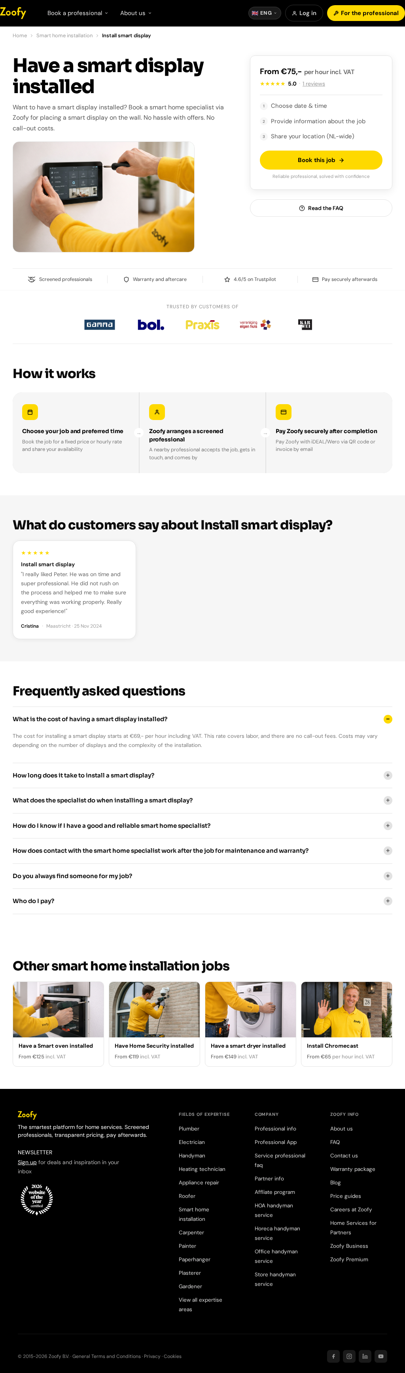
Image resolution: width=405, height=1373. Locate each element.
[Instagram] (349, 1356)
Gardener (190, 1286)
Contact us (344, 1155)
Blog (335, 1182)
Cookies (173, 1356)
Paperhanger (194, 1259)
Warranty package (352, 1169)
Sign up (27, 1162)
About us (341, 1128)
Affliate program (275, 1192)
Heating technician (202, 1169)
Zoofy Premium (349, 1259)
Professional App (276, 1142)
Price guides (345, 1196)
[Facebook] (333, 1356)
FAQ (335, 1142)
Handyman (192, 1155)
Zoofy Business (349, 1246)
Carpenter (191, 1232)
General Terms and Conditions (106, 1356)
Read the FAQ (325, 208)
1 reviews (314, 83)
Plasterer (190, 1273)
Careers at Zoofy (351, 1209)
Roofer (187, 1196)
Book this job (316, 160)
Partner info (269, 1178)
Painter (187, 1246)
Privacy (152, 1356)
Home (20, 35)
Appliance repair (199, 1182)
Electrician (192, 1142)
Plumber (189, 1128)
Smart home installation (64, 35)
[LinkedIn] (365, 1356)
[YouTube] (381, 1356)
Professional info (275, 1128)
